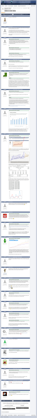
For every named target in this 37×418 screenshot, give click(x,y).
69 (15, 14)
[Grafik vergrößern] (19, 157)
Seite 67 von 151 (26, 14)
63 (7, 14)
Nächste (21, 14)
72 (19, 14)
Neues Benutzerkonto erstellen (9, 408)
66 (11, 14)
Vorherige (4, 14)
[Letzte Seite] (23, 14)
